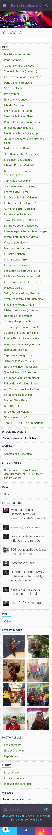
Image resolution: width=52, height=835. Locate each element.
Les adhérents (12, 745)
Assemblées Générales (18, 453)
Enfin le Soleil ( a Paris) (18, 110)
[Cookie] (5, 830)
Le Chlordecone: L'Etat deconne (23, 282)
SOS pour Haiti (13, 88)
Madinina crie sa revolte (18, 248)
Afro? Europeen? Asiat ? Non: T (23, 389)
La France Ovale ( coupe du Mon (23, 276)
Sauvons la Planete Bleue (19, 361)
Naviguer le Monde (15, 99)
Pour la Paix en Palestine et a (21, 338)
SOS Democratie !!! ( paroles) (21, 154)
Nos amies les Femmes (18, 315)
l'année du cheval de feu (18, 127)
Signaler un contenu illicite (27, 819)
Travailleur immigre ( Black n (21, 220)
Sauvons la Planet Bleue (18, 116)
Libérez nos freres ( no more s (22, 310)
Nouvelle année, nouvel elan (21, 366)
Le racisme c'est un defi (18, 394)
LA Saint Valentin (14, 254)
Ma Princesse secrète (17, 54)
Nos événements (14, 750)
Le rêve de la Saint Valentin (20, 197)
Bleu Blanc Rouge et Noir (19, 304)
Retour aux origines (15, 349)
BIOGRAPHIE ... (13, 406)
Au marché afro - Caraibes (20, 208)
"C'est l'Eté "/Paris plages (19, 65)
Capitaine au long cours (18, 355)
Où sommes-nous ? (15, 417)
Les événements (14, 778)
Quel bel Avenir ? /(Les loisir (21, 372)
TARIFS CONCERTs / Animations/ (24, 423)
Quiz (6, 494)
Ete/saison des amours (18, 159)
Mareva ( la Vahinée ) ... (27, 527)
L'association (12, 772)
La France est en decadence (21, 225)
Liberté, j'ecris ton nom (17, 105)
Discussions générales (18, 783)
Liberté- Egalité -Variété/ (19, 165)
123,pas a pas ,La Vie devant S (22, 327)
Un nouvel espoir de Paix (18, 321)
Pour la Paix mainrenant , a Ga (22, 122)
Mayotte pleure (13, 287)
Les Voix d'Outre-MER (17, 192)
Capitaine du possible (17, 180)
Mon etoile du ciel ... (24, 563)
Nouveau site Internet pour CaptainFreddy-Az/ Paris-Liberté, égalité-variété (24, 473)
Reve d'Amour (12, 94)
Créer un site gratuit (13, 815)
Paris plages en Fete (16, 148)
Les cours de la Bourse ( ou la (22, 270)
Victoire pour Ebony (16, 242)
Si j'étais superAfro (15, 259)
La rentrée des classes (18, 265)
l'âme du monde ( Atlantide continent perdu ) (20, 173)
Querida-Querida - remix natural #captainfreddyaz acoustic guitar (28, 576)
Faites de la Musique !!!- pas (21, 383)
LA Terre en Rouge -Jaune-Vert (22, 77)
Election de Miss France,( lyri (21, 133)
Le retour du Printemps (18, 214)
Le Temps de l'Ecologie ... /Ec (21, 203)
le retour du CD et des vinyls (21, 237)
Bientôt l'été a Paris (15, 400)
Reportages (11, 756)
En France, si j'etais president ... (22, 378)
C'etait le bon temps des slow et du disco (25, 140)
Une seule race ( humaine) (19, 186)
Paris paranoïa (12, 60)
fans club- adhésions (16, 411)
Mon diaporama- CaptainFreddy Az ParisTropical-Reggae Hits (29, 514)
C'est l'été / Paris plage (26, 603)
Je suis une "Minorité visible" (21, 332)
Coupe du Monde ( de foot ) (20, 71)
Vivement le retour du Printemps (23, 299)
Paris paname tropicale (18, 82)
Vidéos (8, 621)
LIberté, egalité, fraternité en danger (25, 231)
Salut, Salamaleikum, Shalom (21, 293)
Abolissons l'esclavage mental (22, 344)
